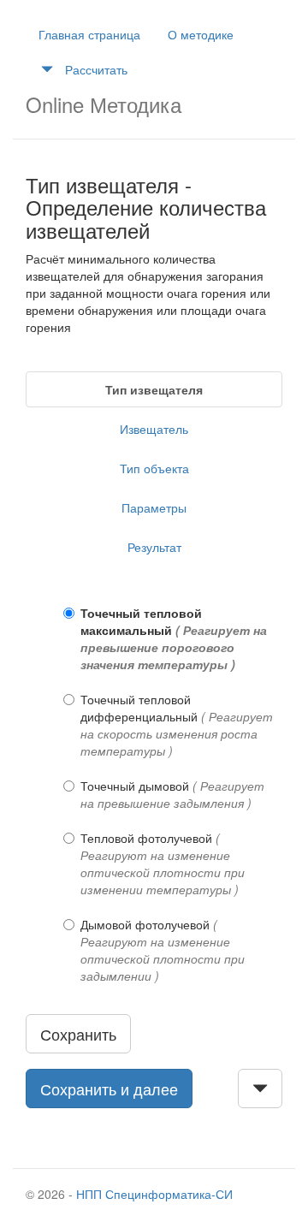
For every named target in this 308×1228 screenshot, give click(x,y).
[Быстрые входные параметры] (260, 1088)
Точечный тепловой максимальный (173, 638)
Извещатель (154, 428)
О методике (201, 34)
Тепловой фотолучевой (162, 863)
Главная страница (89, 34)
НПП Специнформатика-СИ (154, 1193)
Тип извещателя (154, 389)
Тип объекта (154, 468)
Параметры (154, 507)
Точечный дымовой (172, 794)
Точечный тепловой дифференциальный (176, 725)
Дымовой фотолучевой (162, 950)
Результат (154, 546)
